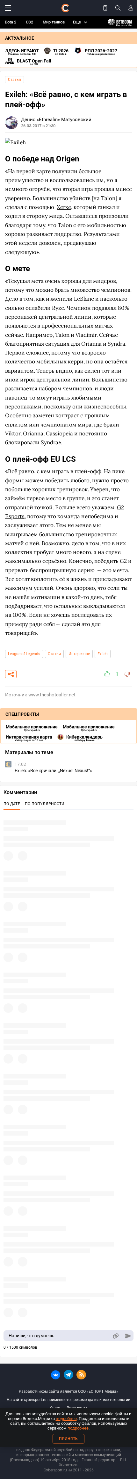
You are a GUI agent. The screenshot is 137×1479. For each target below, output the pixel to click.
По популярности (45, 804)
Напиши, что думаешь (31, 1335)
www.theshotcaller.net (52, 695)
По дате (12, 804)
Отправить (128, 1336)
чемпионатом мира (65, 424)
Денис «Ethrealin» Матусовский (56, 119)
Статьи (54, 654)
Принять (68, 1439)
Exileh (102, 654)
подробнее (66, 1418)
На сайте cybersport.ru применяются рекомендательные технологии (68, 1400)
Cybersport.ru (55, 1470)
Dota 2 (10, 22)
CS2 (29, 22)
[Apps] (105, 8)
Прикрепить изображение (115, 1336)
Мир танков (54, 22)
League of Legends (24, 654)
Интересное (79, 654)
